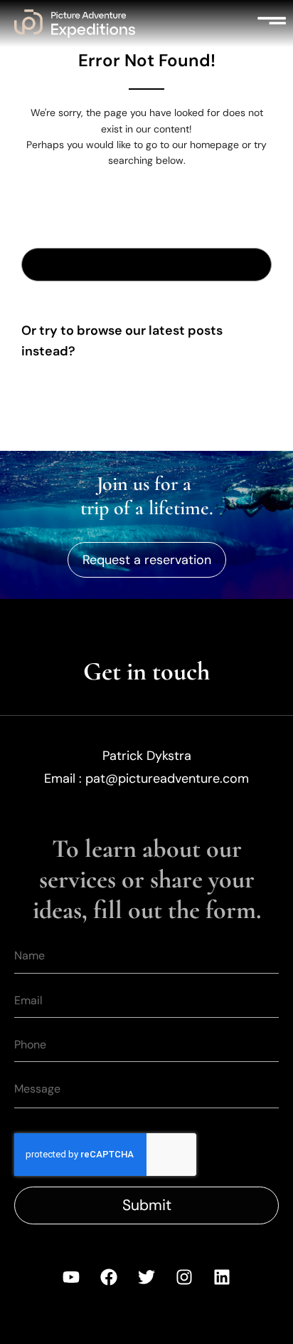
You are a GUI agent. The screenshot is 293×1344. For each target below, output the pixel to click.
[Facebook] (109, 1277)
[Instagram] (184, 1277)
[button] (271, 23)
